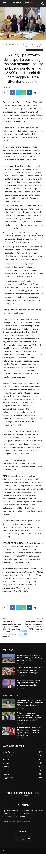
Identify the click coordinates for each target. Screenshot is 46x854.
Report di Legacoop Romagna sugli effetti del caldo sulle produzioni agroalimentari (28, 682)
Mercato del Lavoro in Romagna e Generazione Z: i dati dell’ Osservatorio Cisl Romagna (30, 670)
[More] (35, 92)
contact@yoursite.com (21, 821)
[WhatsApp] (23, 92)
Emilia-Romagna (37, 50)
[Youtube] (29, 838)
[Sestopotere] (23, 3)
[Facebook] (12, 92)
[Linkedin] (29, 92)
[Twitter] (18, 92)
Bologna (12, 44)
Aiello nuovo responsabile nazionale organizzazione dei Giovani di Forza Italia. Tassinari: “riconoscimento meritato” (11, 629)
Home (5, 44)
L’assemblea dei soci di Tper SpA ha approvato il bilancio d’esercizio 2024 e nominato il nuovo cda (34, 626)
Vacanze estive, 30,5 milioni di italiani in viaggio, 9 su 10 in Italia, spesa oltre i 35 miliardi (29, 657)
